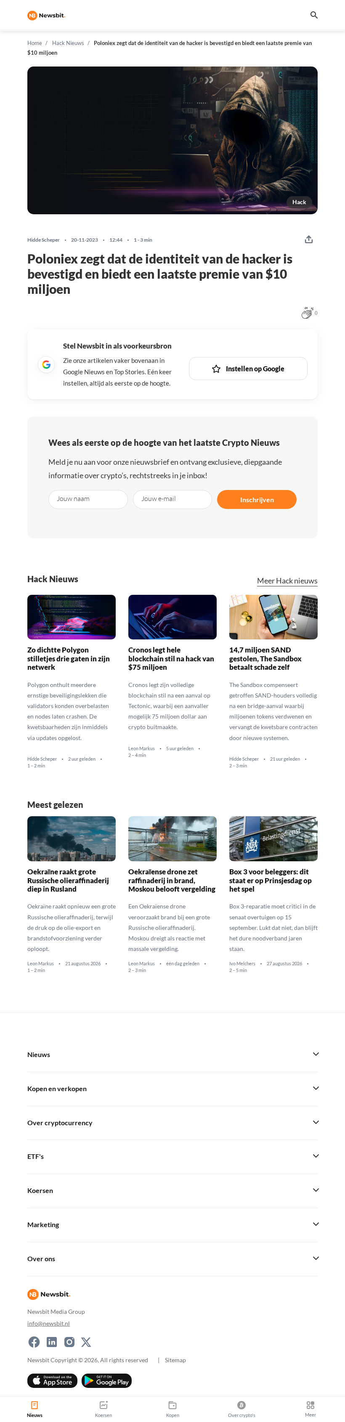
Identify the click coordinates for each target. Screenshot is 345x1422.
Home (34, 43)
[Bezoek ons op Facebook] (34, 1342)
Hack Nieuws (68, 43)
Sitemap (175, 1359)
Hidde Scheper (43, 240)
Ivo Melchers (242, 963)
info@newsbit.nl (48, 1323)
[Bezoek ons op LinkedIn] (51, 1342)
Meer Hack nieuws (287, 580)
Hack (299, 201)
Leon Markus (141, 748)
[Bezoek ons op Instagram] (69, 1342)
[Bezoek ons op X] (86, 1342)
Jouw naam (73, 498)
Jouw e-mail (158, 498)
